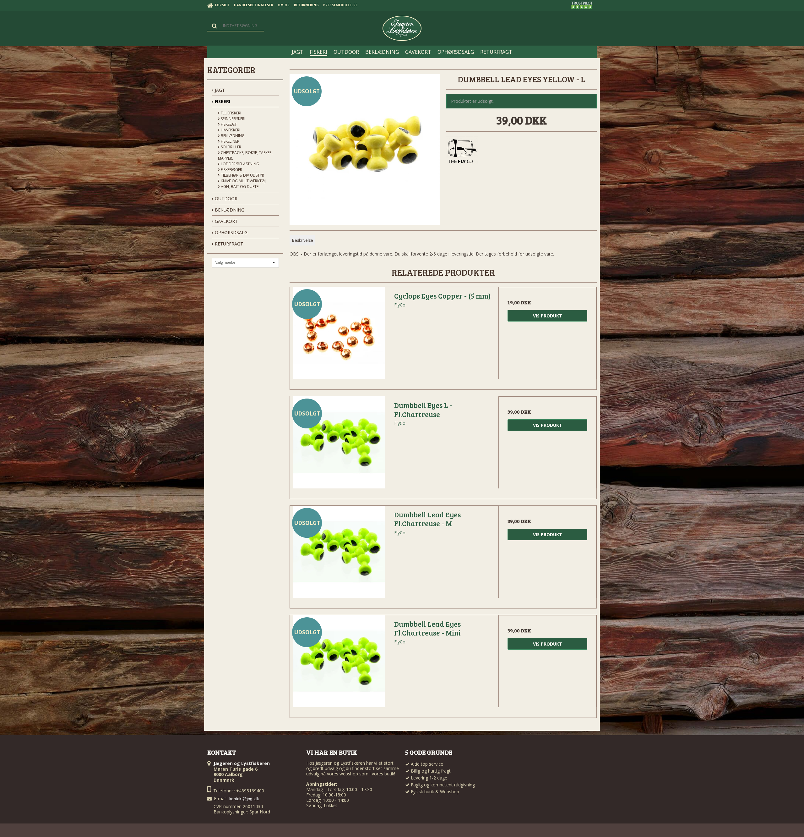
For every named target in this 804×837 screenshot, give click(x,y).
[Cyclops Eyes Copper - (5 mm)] (339, 336)
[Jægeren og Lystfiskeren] (402, 28)
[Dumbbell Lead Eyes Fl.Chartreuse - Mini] (339, 664)
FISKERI (222, 101)
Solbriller (230, 147)
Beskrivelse (302, 240)
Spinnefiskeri (232, 118)
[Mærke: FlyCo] (462, 152)
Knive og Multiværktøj (243, 181)
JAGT (219, 90)
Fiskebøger (231, 169)
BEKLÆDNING (229, 210)
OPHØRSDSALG (230, 232)
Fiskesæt (228, 124)
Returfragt (228, 244)
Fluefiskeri (230, 113)
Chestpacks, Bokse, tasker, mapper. (245, 155)
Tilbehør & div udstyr (242, 175)
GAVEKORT (226, 221)
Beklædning (232, 135)
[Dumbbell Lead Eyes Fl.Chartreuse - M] (339, 555)
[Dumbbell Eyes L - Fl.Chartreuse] (339, 445)
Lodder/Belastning (239, 164)
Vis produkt (547, 316)
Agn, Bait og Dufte (239, 186)
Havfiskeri (230, 130)
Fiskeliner (229, 141)
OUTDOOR (225, 198)
